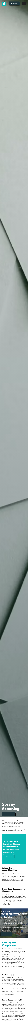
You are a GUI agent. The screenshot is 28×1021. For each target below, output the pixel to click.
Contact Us (14, 3)
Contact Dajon (8, 814)
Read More (6, 934)
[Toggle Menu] (24, 3)
